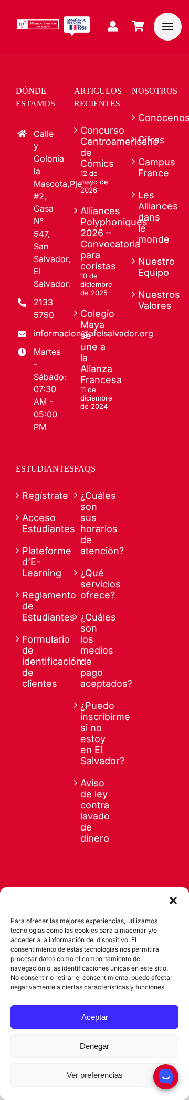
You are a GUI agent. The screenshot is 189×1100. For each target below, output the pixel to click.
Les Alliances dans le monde (153, 217)
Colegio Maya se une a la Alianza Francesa (95, 346)
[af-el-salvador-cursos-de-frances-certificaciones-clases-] (53, 20)
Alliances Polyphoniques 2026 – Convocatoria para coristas (95, 238)
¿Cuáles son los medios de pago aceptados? (95, 650)
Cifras (151, 139)
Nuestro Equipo (153, 267)
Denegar (94, 1046)
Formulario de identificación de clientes (37, 661)
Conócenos (153, 117)
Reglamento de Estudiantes (37, 606)
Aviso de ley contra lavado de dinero (95, 810)
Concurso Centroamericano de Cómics (95, 147)
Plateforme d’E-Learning (37, 561)
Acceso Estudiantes (37, 523)
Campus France (153, 167)
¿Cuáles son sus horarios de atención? (95, 523)
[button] (173, 900)
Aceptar (94, 1017)
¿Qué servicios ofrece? (95, 584)
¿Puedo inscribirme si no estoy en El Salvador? (95, 733)
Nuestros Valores (153, 300)
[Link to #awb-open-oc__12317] (168, 27)
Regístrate (37, 495)
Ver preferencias (95, 1075)
